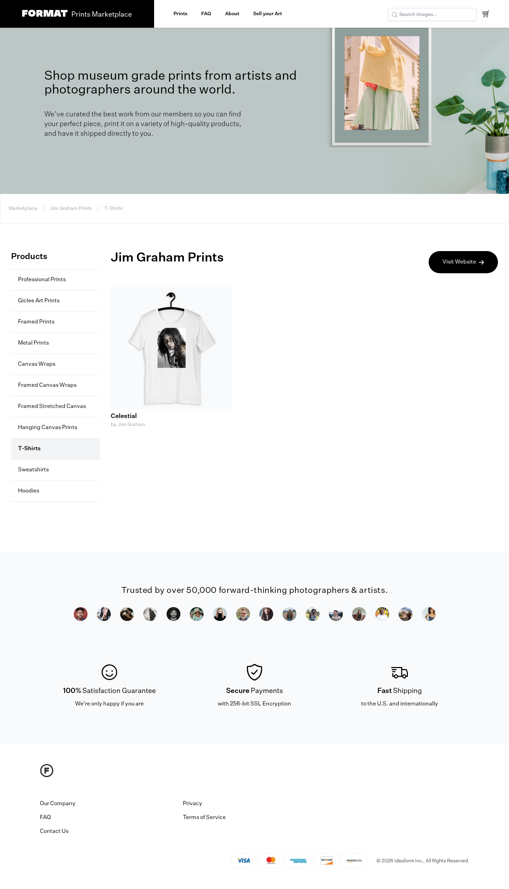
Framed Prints (36, 322)
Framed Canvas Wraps (47, 385)
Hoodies (28, 491)
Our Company (57, 804)
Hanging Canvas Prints (47, 427)
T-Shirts (113, 208)
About (232, 13)
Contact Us (54, 831)
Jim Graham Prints (71, 208)
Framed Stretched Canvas (52, 406)
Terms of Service (204, 817)
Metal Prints (33, 343)
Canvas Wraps (36, 364)
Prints (180, 13)
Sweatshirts (33, 470)
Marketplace (23, 208)
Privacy (192, 804)
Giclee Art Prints (39, 301)
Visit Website (459, 262)
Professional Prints (42, 280)
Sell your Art (267, 13)
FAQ (206, 13)
